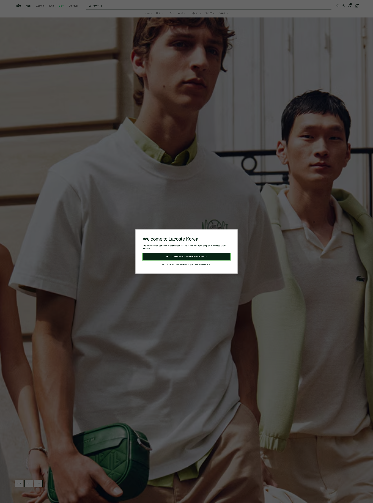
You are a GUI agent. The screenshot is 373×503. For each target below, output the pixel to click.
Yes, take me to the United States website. (186, 257)
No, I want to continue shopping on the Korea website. (186, 264)
